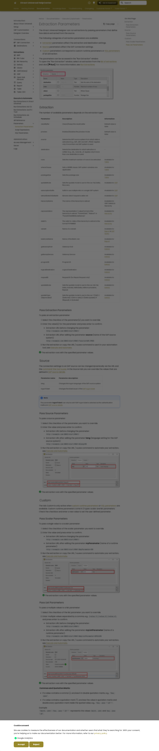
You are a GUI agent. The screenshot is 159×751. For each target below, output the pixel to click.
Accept (21, 744)
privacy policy (100, 733)
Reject (36, 744)
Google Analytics (25, 738)
